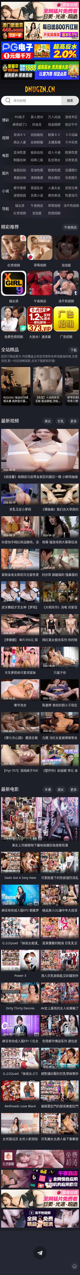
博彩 (5, 120)
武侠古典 (71, 188)
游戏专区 (71, 117)
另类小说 (37, 195)
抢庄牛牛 (71, 124)
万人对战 (54, 117)
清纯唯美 (37, 177)
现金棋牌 (54, 124)
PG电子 (20, 117)
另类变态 (71, 160)
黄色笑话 (54, 195)
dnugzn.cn (40, 89)
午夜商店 (37, 205)
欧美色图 (54, 170)
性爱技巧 (71, 195)
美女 (48, 421)
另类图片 (71, 177)
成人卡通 (54, 152)
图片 (5, 173)
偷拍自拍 (37, 152)
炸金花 (37, 124)
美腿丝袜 (20, 177)
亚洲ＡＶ (20, 134)
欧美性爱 (71, 152)
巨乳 (61, 421)
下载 (73, 350)
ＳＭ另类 (71, 142)
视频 (5, 137)
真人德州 (37, 117)
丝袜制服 (37, 142)
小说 (5, 191)
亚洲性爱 (20, 152)
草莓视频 (54, 205)
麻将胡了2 (20, 124)
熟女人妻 (20, 142)
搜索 (70, 100)
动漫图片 (71, 170)
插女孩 (19, 205)
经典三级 (37, 160)
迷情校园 (20, 195)
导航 (5, 208)
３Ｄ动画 (71, 134)
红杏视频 (20, 213)
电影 (5, 155)
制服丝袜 (20, 160)
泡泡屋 (37, 213)
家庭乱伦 (37, 188)
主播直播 (54, 142)
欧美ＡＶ (54, 134)
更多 (73, 421)
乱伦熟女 (54, 160)
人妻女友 (54, 188)
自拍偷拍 (37, 134)
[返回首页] (74, 1266)
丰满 (48, 789)
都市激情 (20, 188)
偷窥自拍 (20, 170)
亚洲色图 (37, 170)
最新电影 (10, 789)
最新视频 (10, 421)
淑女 (61, 789)
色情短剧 (54, 213)
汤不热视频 (71, 205)
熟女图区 (54, 177)
